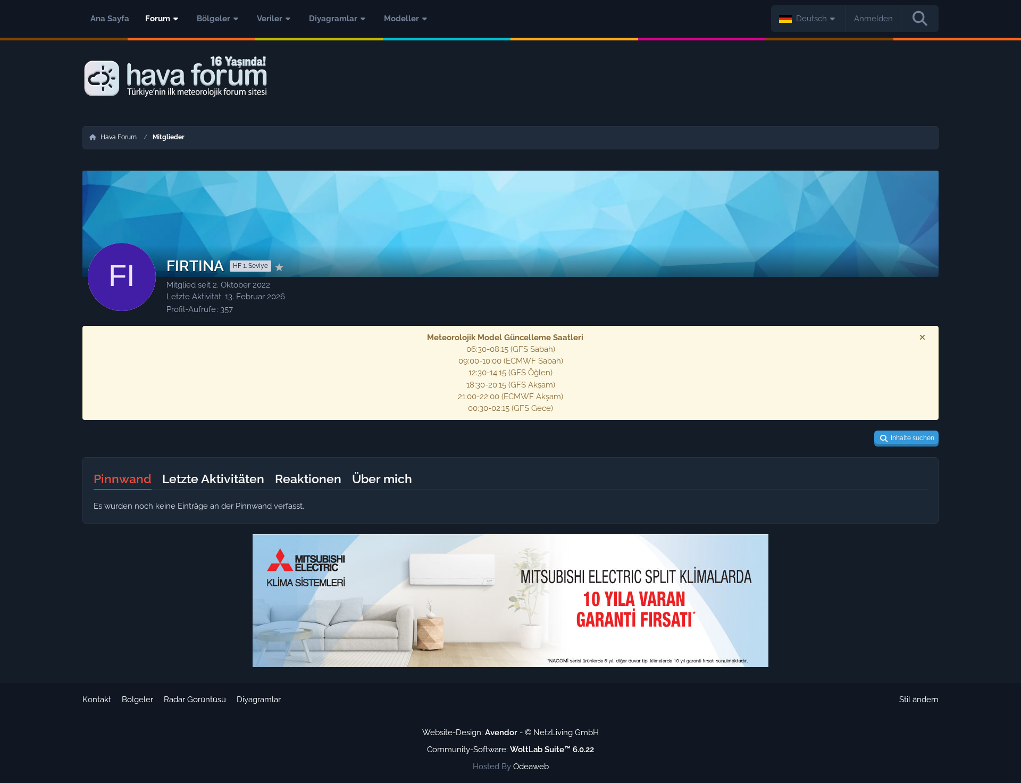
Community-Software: (510, 749)
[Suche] (920, 18)
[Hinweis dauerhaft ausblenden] (922, 337)
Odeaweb (531, 766)
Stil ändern (919, 699)
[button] (808, 18)
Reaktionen (308, 479)
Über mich (382, 479)
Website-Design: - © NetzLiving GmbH (510, 732)
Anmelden (873, 18)
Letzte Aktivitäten (213, 479)
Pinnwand (123, 479)
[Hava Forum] (510, 77)
